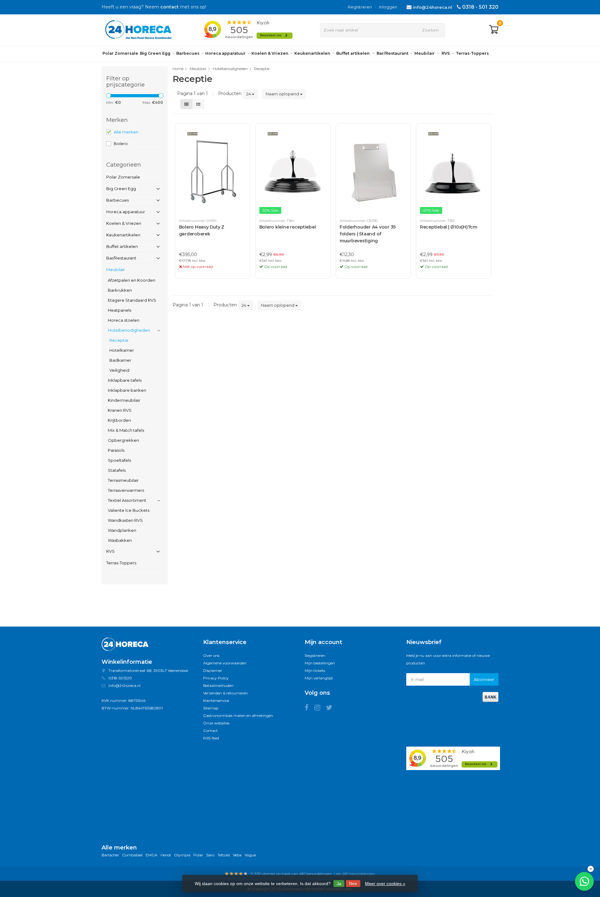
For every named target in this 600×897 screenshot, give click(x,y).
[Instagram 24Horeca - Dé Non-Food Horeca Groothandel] (320, 708)
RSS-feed (211, 738)
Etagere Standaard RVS (132, 300)
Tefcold (224, 855)
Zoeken (430, 30)
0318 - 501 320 (480, 7)
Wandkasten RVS (125, 520)
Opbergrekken (123, 440)
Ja (339, 883)
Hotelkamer (121, 350)
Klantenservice (216, 700)
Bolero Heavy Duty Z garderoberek (201, 230)
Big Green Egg (155, 53)
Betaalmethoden (218, 685)
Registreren (360, 6)
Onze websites (216, 723)
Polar (198, 855)
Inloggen (388, 6)
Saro (210, 855)
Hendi (166, 855)
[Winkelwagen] (493, 30)
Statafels (117, 470)
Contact (210, 730)
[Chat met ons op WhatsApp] (584, 881)
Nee (353, 883)
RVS (446, 53)
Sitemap (210, 708)
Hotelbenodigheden (129, 330)
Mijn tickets (315, 670)
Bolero (121, 143)
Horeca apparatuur (225, 53)
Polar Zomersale (120, 53)
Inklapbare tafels (125, 380)
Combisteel (132, 855)
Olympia (182, 855)
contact (169, 7)
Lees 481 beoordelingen (354, 873)
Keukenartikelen (312, 53)
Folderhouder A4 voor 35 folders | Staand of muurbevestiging (368, 234)
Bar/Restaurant (392, 53)
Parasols (116, 450)
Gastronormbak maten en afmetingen (238, 715)
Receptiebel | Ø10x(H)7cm (448, 227)
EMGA (152, 855)
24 (249, 93)
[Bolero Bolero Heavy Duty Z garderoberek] (212, 171)
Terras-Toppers (472, 53)
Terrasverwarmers (126, 490)
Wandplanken (122, 530)
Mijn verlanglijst (319, 678)
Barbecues (187, 53)
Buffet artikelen (353, 53)
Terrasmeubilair (123, 480)
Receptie (118, 340)
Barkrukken (120, 290)
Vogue (250, 855)
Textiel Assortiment (127, 500)
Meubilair (425, 53)
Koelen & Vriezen (270, 53)
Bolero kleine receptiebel (287, 227)
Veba (237, 855)
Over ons (211, 655)
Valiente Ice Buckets (128, 510)
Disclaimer (212, 670)
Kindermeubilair (124, 400)
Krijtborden (119, 420)
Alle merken (126, 131)
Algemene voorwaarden (225, 663)
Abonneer (484, 679)
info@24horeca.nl (432, 7)
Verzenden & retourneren (225, 693)
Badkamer (120, 360)
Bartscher (110, 855)
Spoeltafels (119, 460)
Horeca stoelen (123, 320)
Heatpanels (119, 310)
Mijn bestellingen (320, 663)
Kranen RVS (120, 410)
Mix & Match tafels (126, 430)
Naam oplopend (283, 93)
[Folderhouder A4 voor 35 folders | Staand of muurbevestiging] (373, 171)
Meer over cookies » (385, 883)
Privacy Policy (216, 678)
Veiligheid (119, 370)
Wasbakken (120, 540)
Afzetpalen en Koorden (131, 280)
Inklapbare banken (127, 390)
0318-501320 (120, 678)
